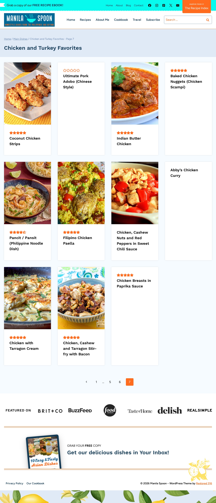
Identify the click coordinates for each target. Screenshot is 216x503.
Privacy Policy (14, 483)
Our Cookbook (35, 483)
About (119, 5)
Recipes (85, 20)
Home (109, 5)
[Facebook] (150, 5)
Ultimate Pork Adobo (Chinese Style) (77, 81)
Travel (137, 20)
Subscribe (153, 20)
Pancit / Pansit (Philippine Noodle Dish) (26, 243)
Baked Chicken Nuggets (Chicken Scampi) (186, 81)
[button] (11, 133)
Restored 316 (204, 483)
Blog (128, 5)
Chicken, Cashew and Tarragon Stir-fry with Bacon (80, 348)
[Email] (178, 5)
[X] (171, 5)
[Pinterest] (164, 5)
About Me (102, 20)
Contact (138, 5)
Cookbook (121, 20)
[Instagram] (157, 5)
